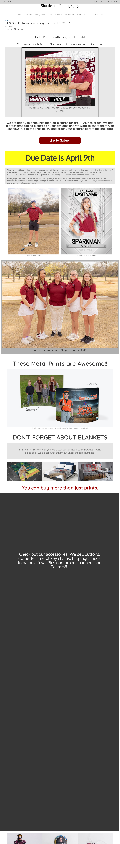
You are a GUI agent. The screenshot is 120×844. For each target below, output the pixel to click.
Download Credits (113, 1)
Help (90, 15)
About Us (81, 15)
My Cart (97, 1)
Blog (50, 15)
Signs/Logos (40, 15)
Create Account (12, 1)
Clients (100, 15)
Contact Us (69, 15)
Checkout (103, 1)
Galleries (28, 15)
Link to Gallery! (60, 140)
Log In (3, 1)
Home (19, 15)
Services (58, 15)
